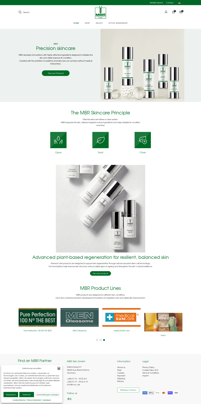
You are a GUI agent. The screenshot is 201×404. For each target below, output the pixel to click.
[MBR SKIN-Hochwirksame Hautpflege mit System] (100, 12)
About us (121, 367)
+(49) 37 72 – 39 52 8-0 (77, 379)
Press (119, 370)
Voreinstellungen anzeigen (47, 394)
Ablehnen (27, 394)
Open (58, 152)
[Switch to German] (179, 2)
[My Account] (166, 12)
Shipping (121, 378)
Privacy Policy (148, 367)
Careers (120, 372)
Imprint (145, 375)
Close (143, 152)
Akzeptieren (11, 394)
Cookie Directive (19, 400)
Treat (100, 152)
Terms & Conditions (150, 372)
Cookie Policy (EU (150, 370)
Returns (120, 381)
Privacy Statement (34, 400)
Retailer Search (156, 2)
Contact (169, 2)
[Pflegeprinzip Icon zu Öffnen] (58, 140)
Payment (121, 375)
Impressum (47, 400)
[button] (59, 368)
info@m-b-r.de (73, 385)
